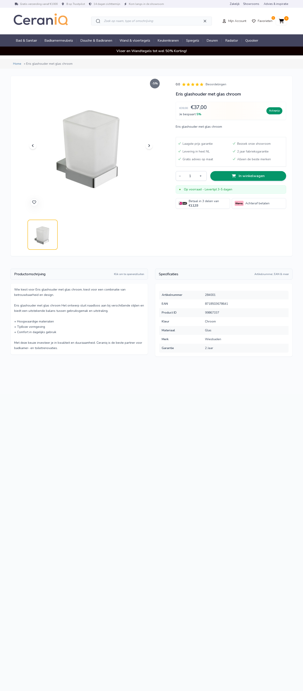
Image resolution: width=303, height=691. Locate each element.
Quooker (251, 40)
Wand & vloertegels (135, 40)
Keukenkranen (168, 40)
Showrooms (251, 4)
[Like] (34, 202)
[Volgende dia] (149, 145)
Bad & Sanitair (26, 40)
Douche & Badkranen (96, 40)
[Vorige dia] (32, 145)
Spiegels (192, 40)
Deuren (212, 40)
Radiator (231, 40)
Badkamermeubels (58, 40)
